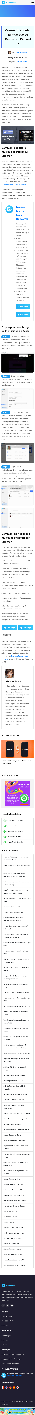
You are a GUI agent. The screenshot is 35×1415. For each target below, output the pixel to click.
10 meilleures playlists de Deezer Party (17, 1006)
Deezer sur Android (10, 1211)
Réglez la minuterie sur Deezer (14, 1233)
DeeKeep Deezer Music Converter (13, 185)
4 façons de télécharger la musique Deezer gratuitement (15, 977)
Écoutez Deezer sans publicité (14, 1100)
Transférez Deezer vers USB (13, 1184)
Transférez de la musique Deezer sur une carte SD (16, 1021)
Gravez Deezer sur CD (11, 1244)
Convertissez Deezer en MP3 (14, 1195)
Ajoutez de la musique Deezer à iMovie (17, 1113)
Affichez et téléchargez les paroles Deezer (15, 1068)
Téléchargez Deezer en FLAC (13, 1081)
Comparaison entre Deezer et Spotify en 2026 (17, 999)
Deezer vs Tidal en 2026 (12, 907)
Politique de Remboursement (12, 1355)
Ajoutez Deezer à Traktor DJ (13, 1228)
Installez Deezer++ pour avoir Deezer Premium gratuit (16, 960)
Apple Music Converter (14, 826)
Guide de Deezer (21, 62)
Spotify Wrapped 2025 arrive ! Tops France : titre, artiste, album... (16, 891)
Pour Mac (19, 1375)
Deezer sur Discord (10, 1217)
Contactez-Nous (7, 1321)
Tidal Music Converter (13, 837)
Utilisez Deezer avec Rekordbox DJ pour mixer (17, 944)
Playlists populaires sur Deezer (14, 1206)
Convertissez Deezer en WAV (14, 1260)
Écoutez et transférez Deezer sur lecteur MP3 (17, 900)
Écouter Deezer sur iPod (12, 1179)
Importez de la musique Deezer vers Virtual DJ (16, 1147)
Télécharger (24, 306)
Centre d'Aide (6, 1316)
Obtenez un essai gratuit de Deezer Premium (16, 1038)
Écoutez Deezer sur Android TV (14, 1075)
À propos (4, 1325)
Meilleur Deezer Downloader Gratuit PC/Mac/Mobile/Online (16, 935)
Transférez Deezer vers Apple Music (16, 1130)
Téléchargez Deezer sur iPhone (14, 1140)
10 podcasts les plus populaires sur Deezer (16, 1172)
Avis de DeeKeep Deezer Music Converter (14, 1087)
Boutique (4, 1340)
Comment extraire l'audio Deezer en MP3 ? (18, 866)
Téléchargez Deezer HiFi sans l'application (14, 1106)
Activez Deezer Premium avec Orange (16, 993)
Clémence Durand (21, 53)
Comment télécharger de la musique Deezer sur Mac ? (16, 858)
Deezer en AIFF (9, 1222)
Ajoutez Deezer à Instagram (13, 1249)
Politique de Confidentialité (11, 1359)
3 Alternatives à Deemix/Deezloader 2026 (16, 952)
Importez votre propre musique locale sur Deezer (16, 1060)
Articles (4, 1344)
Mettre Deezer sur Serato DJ (13, 912)
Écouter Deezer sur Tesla (12, 1135)
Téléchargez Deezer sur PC (13, 1190)
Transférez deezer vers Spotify (14, 1265)
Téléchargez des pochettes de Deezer (17, 1053)
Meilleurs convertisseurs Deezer (15, 1201)
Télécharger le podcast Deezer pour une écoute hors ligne (17, 883)
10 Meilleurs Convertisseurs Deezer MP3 (16, 985)
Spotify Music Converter (14, 820)
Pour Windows (11, 1375)
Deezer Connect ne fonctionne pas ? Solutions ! (16, 927)
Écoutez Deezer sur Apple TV (14, 1124)
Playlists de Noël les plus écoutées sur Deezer (17, 1155)
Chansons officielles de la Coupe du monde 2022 (16, 1164)
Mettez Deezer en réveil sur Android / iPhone (16, 1013)
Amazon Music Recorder (14, 842)
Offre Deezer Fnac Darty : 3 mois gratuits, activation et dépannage (15, 875)
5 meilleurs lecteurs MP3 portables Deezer (16, 1029)
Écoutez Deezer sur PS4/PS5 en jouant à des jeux (18, 969)
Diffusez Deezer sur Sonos (13, 1238)
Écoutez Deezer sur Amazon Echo (15, 1094)
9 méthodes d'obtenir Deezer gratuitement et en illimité (13, 919)
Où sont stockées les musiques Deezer (17, 1119)
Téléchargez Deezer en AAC (13, 1254)
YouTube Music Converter (15, 831)
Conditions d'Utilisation (10, 1364)
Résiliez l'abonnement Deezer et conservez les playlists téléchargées (16, 1046)
